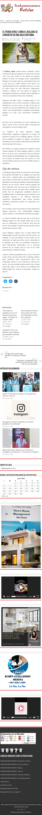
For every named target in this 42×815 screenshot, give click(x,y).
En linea (8, 468)
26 (38, 491)
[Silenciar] (34, 596)
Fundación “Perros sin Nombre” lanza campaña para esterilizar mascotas (10, 332)
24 (26, 491)
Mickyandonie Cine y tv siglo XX (10, 792)
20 (4, 491)
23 (21, 491)
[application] (21, 588)
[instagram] (24, 809)
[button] (21, 587)
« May (3, 496)
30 (21, 494)
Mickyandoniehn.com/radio (9, 788)
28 (10, 494)
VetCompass (17, 144)
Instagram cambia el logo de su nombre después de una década (17, 423)
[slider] (19, 596)
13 (4, 488)
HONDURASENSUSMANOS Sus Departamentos (15, 778)
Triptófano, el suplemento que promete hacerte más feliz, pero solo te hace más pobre (26, 361)
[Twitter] (22, 809)
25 (32, 491)
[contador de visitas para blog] (11, 750)
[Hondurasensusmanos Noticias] (21, 7)
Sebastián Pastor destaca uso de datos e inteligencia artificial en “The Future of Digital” (20, 451)
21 (10, 491)
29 (15, 494)
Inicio (2, 21)
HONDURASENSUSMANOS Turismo (11, 771)
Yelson (6, 38)
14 (10, 488)
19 (38, 488)
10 (26, 486)
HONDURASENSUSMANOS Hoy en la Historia (14, 764)
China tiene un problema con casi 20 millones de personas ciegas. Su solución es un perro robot (9, 315)
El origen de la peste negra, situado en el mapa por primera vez (15, 354)
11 (32, 486)
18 (32, 488)
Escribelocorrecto (6, 785)
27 (4, 494)
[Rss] (18, 809)
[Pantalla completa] (38, 596)
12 (38, 486)
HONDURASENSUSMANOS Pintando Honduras (15, 775)
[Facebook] (19, 809)
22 (15, 491)
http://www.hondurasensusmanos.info (13, 804)
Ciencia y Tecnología (12, 21)
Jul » (7, 496)
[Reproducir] (4, 596)
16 (21, 488)
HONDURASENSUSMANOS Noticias (11, 768)
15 (15, 488)
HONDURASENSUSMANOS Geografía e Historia (15, 761)
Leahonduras (4, 781)
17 (26, 488)
